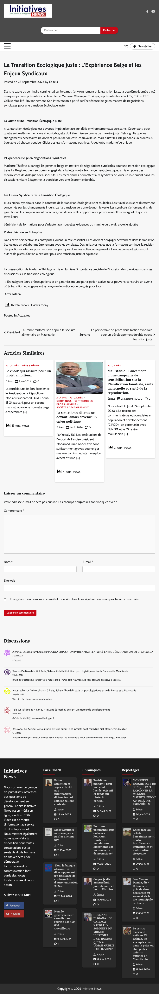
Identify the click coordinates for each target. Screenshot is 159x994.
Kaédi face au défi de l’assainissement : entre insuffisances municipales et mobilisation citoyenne (144, 841)
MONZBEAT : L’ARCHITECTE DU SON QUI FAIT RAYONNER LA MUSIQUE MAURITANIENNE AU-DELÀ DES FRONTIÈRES (144, 792)
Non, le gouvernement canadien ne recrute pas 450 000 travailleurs (64, 920)
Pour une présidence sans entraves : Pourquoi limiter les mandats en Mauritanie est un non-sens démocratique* (103, 840)
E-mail (87, 562)
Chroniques (64, 401)
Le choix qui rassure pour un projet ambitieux (28, 373)
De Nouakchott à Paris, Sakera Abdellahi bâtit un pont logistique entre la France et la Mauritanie (74, 671)
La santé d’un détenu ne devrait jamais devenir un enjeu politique (76, 417)
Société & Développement (72, 407)
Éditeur (53, 82)
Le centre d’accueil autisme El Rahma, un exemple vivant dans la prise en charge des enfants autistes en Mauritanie (143, 944)
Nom (8, 562)
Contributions (83, 401)
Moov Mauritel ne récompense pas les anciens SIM (64, 835)
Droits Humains (66, 404)
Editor (60, 809)
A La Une (61, 398)
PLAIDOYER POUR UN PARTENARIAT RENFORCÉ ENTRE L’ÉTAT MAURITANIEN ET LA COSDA (100, 651)
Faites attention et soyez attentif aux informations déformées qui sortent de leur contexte (64, 792)
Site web (9, 580)
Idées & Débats (31, 366)
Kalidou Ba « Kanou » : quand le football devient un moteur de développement (66, 709)
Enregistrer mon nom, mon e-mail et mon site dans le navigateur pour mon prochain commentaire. (75, 599)
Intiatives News (92, 989)
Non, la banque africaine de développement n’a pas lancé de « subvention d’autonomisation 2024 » (66, 876)
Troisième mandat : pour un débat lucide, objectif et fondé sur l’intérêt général (103, 791)
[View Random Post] (126, 46)
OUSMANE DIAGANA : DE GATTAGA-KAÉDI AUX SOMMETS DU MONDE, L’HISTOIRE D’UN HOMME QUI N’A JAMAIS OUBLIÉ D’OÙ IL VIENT (103, 932)
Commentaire (14, 510)
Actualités (23, 315)
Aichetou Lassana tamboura (28, 651)
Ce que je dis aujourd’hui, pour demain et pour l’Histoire (103, 884)
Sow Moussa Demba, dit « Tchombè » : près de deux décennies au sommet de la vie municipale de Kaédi (143, 891)
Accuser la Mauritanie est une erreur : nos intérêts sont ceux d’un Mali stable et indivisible (77, 728)
